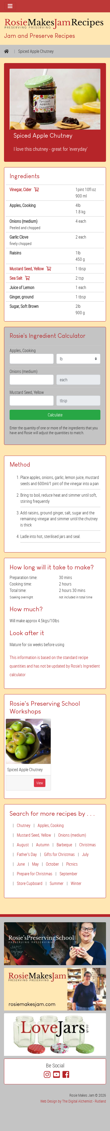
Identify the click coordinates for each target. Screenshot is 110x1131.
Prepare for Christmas (34, 874)
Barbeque (64, 845)
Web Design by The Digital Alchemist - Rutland (73, 1101)
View (39, 782)
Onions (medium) (72, 835)
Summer (57, 883)
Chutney (23, 825)
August (23, 845)
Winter (76, 883)
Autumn (42, 845)
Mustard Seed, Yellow (34, 835)
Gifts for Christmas (59, 854)
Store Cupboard (29, 883)
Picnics (72, 864)
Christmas (87, 845)
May (35, 864)
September (68, 874)
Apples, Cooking (51, 825)
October (52, 864)
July (85, 854)
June (21, 864)
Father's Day (27, 854)
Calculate (55, 415)
